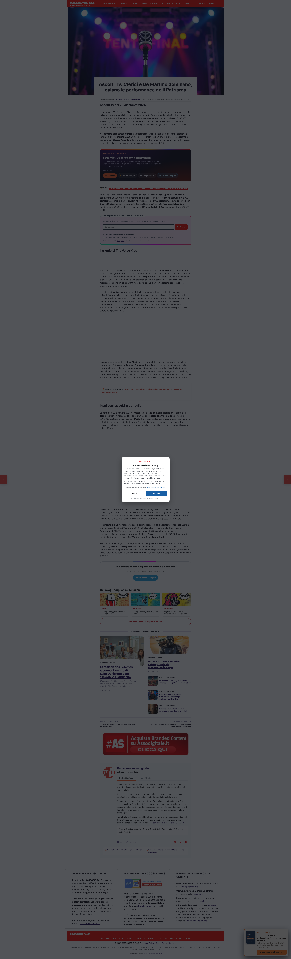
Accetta (156, 493)
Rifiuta (134, 493)
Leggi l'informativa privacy (155, 487)
